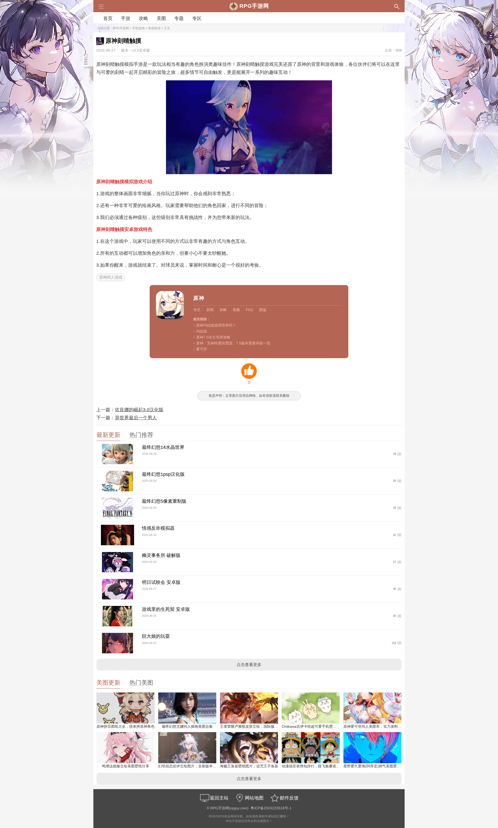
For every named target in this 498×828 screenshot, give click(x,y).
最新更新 (108, 435)
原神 (199, 298)
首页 (108, 18)
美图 (161, 18)
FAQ (249, 310)
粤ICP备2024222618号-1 (271, 808)
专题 (179, 18)
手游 (125, 18)
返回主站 (219, 798)
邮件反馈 (289, 798)
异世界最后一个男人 (136, 417)
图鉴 (262, 310)
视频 (236, 310)
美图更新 (108, 683)
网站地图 (254, 798)
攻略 (143, 18)
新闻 (210, 310)
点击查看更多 (249, 664)
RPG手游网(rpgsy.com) (229, 808)
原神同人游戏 (110, 277)
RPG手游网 (121, 28)
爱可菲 (201, 349)
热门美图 (141, 683)
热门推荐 (141, 435)
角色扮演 (154, 28)
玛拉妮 (201, 331)
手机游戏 (138, 28)
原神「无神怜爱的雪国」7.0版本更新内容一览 (233, 343)
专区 (197, 18)
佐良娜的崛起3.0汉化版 (139, 409)
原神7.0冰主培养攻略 (213, 337)
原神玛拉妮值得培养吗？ (216, 325)
